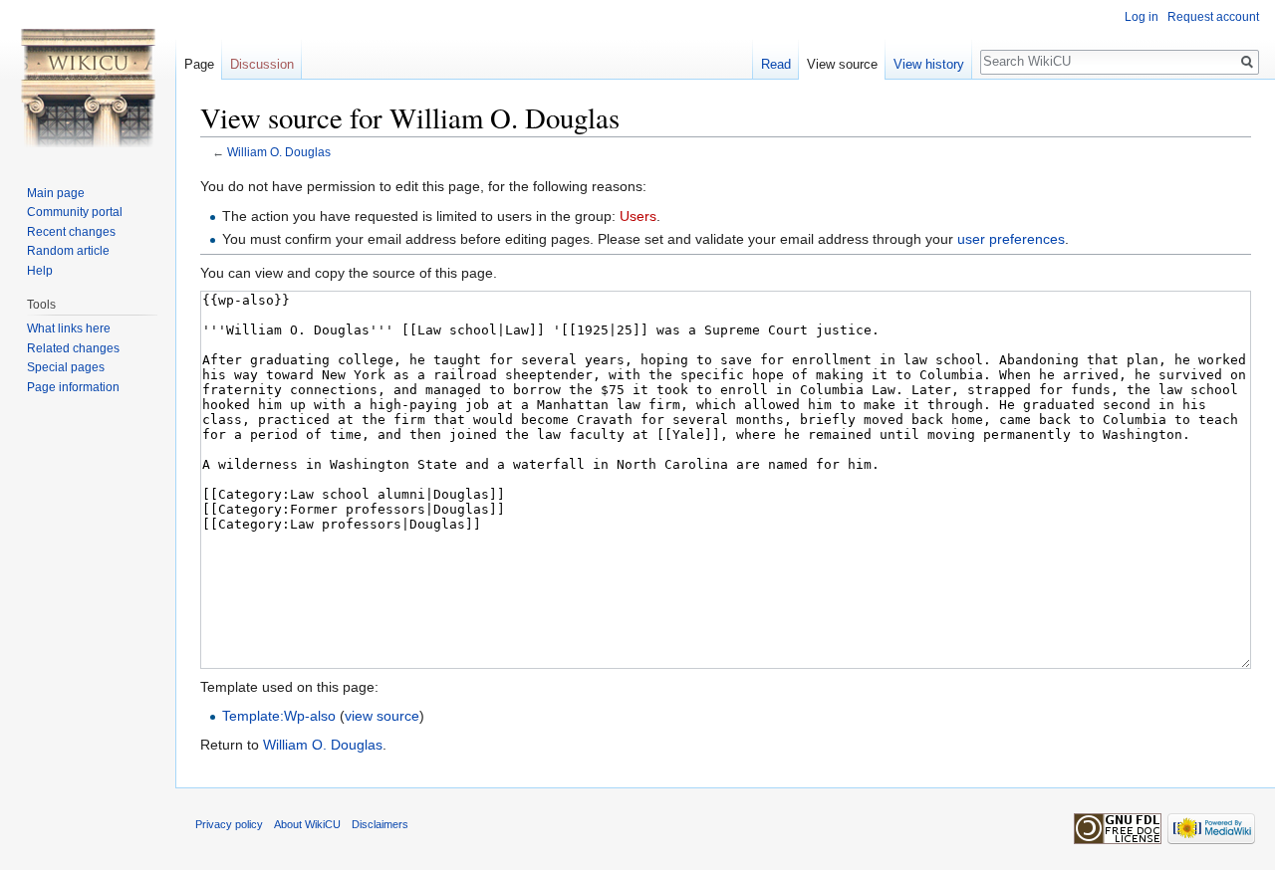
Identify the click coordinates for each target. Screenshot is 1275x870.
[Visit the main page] (87, 79)
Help (40, 271)
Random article (68, 251)
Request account (1213, 17)
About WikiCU (307, 824)
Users (638, 216)
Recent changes (71, 232)
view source (382, 716)
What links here (69, 328)
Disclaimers (380, 824)
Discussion (262, 64)
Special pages (66, 367)
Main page (56, 193)
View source (842, 64)
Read (776, 64)
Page (199, 64)
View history (928, 64)
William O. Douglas (279, 151)
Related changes (73, 348)
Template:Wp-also (279, 716)
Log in (1141, 17)
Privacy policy (229, 824)
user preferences (1011, 239)
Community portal (75, 212)
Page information (73, 387)
